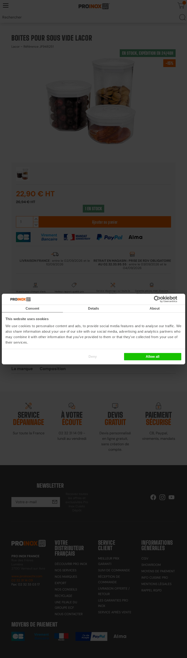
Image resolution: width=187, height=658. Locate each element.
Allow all (152, 356)
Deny (92, 356)
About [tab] (155, 308)
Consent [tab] (32, 308)
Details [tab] (93, 308)
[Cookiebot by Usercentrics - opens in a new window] (164, 299)
